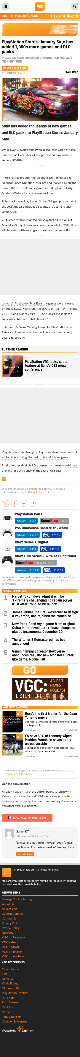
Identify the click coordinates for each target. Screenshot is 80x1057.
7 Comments (71, 730)
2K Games (8, 220)
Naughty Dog (34, 452)
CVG (5, 974)
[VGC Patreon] (51, 16)
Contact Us (9, 918)
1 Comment (71, 756)
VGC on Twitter (12, 951)
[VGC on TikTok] (72, 16)
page (63, 796)
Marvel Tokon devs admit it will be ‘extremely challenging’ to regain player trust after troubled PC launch (42, 600)
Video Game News (16, 68)
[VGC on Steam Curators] (76, 16)
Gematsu (8, 978)
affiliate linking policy (39, 492)
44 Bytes (25, 1029)
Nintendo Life (10, 988)
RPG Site (7, 1007)
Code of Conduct (13, 913)
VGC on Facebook (13, 937)
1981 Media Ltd (26, 869)
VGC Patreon (10, 942)
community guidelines (17, 773)
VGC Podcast (10, 946)
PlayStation (31, 201)
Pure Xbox (8, 997)
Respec (6, 1012)
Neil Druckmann (38, 465)
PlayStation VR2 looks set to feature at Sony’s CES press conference (46, 365)
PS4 (63, 308)
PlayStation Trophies (15, 992)
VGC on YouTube (13, 956)
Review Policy (11, 928)
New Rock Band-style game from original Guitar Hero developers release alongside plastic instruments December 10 (43, 628)
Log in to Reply (25, 854)
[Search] (74, 6)
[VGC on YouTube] (68, 16)
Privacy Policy (11, 923)
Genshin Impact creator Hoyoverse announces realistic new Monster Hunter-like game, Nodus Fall (43, 655)
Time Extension (12, 1016)
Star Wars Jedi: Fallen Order (35, 308)
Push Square (10, 1002)
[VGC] (40, 6)
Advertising (9, 908)
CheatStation (10, 969)
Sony (16, 201)
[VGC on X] (59, 16)
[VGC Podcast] (55, 16)
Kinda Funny (10, 983)
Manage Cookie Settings (17, 899)
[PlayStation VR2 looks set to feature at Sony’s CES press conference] (12, 366)
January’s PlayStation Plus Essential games (29, 303)
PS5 (57, 308)
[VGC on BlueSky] (64, 16)
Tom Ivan (71, 72)
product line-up (30, 177)
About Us (8, 904)
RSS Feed (7, 932)
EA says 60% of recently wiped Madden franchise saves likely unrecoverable (48, 740)
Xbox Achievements (14, 1021)
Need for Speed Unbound (18, 182)
